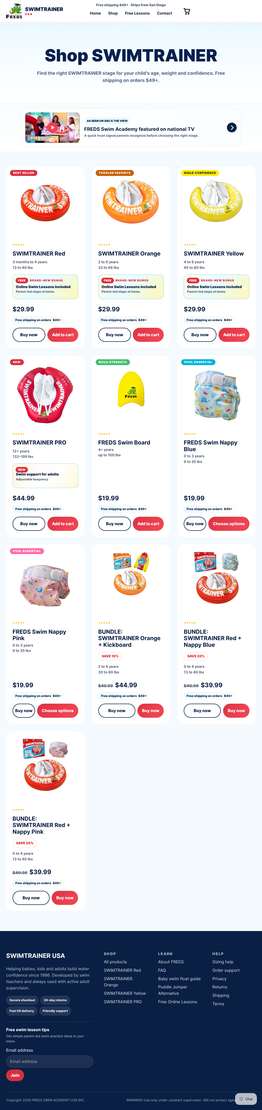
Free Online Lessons (177, 1001)
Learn (165, 954)
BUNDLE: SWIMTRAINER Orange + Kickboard (129, 638)
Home (95, 13)
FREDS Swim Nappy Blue (210, 445)
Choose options (229, 523)
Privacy (219, 978)
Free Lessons (137, 13)
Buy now (28, 334)
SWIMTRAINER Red (122, 970)
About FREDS (171, 961)
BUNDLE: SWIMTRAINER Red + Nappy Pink (41, 825)
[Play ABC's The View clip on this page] (131, 127)
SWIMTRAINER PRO (123, 1001)
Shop (113, 13)
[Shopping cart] (186, 11)
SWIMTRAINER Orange (118, 982)
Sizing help (222, 961)
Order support (226, 970)
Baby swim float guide (179, 978)
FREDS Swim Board (124, 442)
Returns (219, 986)
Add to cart (63, 334)
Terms (218, 1003)
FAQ (162, 970)
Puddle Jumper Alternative (172, 990)
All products (115, 961)
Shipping (220, 995)
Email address (19, 1050)
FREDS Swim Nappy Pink (39, 635)
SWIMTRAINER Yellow (125, 993)
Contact (164, 13)
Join (15, 1075)
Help (218, 954)
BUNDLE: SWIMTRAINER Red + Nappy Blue (213, 638)
